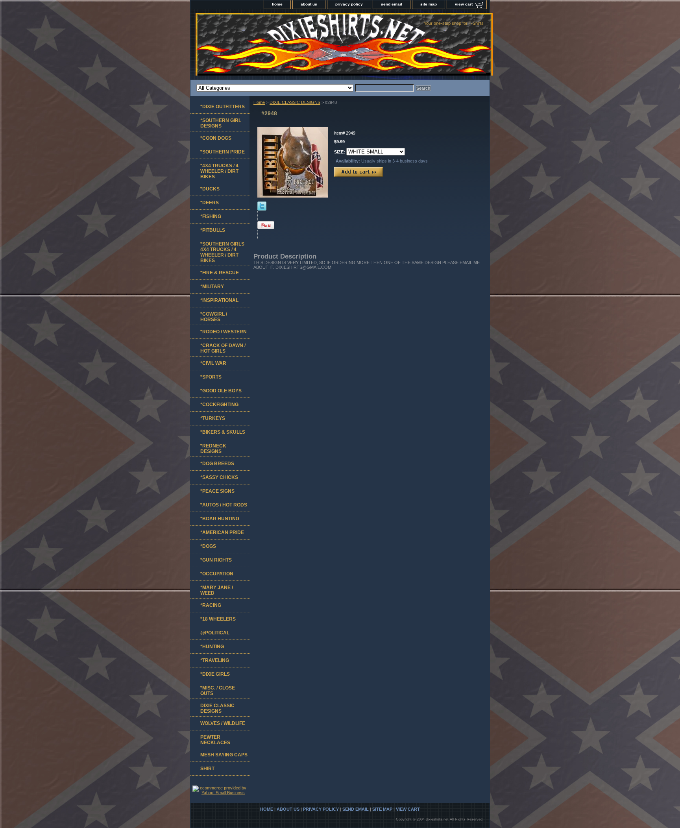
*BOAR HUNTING (219, 518)
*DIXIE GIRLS (215, 674)
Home (259, 102)
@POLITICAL (214, 633)
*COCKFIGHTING (219, 404)
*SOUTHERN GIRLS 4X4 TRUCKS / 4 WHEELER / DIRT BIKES (222, 252)
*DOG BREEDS (217, 463)
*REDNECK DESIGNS (213, 448)
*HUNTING (212, 646)
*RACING (210, 605)
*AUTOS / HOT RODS (223, 505)
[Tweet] (261, 209)
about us (309, 4)
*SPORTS (211, 377)
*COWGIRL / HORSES (213, 316)
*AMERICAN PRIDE (222, 532)
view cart (464, 4)
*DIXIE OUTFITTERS (222, 106)
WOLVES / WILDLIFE (222, 723)
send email (391, 4)
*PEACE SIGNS (217, 491)
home (277, 4)
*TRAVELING (214, 660)
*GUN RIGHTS (216, 560)
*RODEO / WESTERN (223, 332)
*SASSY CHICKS (219, 477)
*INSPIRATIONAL (219, 300)
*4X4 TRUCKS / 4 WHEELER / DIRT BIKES (219, 171)
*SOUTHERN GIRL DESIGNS (220, 123)
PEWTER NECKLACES (215, 739)
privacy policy (349, 4)
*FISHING (210, 216)
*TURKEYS (212, 418)
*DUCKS (210, 189)
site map (428, 4)
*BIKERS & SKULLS (222, 432)
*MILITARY (212, 286)
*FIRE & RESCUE (219, 272)
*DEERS (209, 202)
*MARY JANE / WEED (216, 590)
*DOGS (208, 546)
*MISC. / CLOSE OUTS (217, 690)
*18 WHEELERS (218, 619)
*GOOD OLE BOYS (221, 391)
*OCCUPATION (216, 574)
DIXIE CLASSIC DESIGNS (295, 102)
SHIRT (207, 768)
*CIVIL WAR (213, 363)
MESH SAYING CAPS (224, 755)
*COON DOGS (215, 138)
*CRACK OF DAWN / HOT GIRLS (223, 348)
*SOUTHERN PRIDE (222, 152)
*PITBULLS (212, 230)
